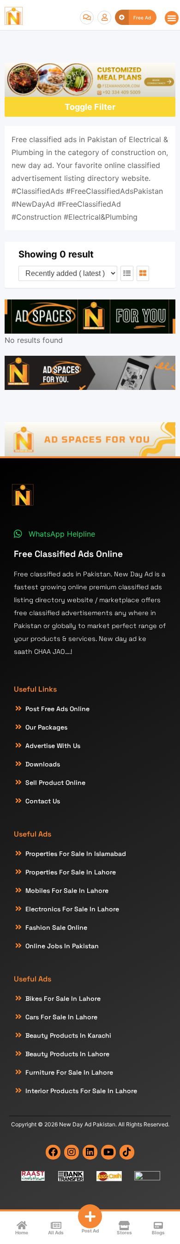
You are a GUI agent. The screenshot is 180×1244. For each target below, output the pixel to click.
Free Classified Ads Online (68, 554)
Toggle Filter (90, 107)
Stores (124, 1232)
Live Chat (87, 17)
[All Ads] (55, 1225)
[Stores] (124, 1225)
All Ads (56, 1232)
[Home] (21, 1225)
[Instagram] (71, 1152)
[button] (172, 18)
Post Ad (90, 1230)
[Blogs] (158, 1225)
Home (21, 1232)
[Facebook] (53, 1152)
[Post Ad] (90, 1216)
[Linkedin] (90, 1152)
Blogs (158, 1232)
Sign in (104, 17)
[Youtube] (108, 1152)
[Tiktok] (127, 1152)
